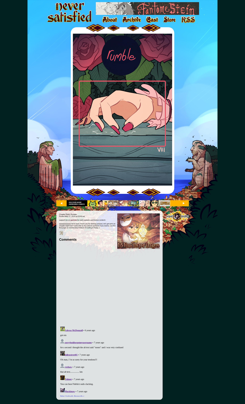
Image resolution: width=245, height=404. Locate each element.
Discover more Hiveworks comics (77, 203)
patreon (74, 220)
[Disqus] (109, 285)
